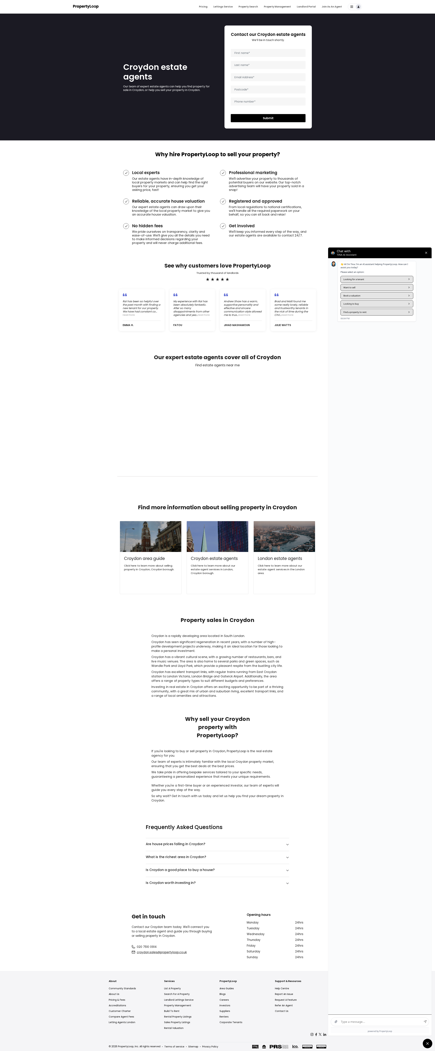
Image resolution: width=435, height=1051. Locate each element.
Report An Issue (284, 994)
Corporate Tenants (231, 1022)
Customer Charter (120, 1011)
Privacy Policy (210, 1046)
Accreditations (117, 1005)
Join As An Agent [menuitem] (332, 6)
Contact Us (281, 1011)
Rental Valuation (174, 1028)
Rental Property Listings (178, 1016)
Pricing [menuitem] (203, 6)
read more (129, 315)
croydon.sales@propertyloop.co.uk (162, 952)
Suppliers (225, 1011)
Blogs (223, 994)
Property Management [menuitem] (277, 6)
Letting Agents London (122, 1022)
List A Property (172, 988)
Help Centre (282, 988)
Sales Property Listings (177, 1022)
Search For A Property (177, 994)
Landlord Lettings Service (179, 999)
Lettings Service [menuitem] (223, 6)
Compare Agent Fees (121, 1016)
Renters (224, 1016)
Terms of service (174, 1046)
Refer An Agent (284, 1005)
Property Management (177, 1005)
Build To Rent (171, 1011)
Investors (225, 1005)
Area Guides (227, 988)
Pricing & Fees (117, 999)
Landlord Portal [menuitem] (306, 6)
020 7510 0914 (147, 947)
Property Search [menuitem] (248, 6)
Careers (224, 999)
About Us (114, 994)
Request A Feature (286, 999)
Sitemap (193, 1046)
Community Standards (122, 988)
